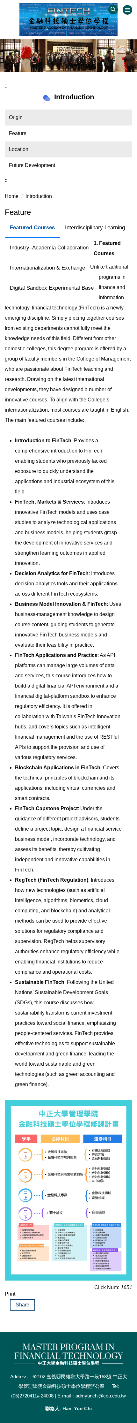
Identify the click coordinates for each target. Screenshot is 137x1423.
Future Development (32, 165)
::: (7, 85)
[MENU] (127, 10)
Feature (17, 133)
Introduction (38, 196)
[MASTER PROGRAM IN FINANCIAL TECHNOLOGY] (68, 19)
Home (11, 196)
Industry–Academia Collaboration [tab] (49, 248)
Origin (16, 117)
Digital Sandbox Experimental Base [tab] (52, 288)
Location (18, 149)
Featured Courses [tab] (32, 227)
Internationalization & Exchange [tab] (47, 268)
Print (10, 1294)
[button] (113, 9)
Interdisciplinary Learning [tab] (95, 227)
